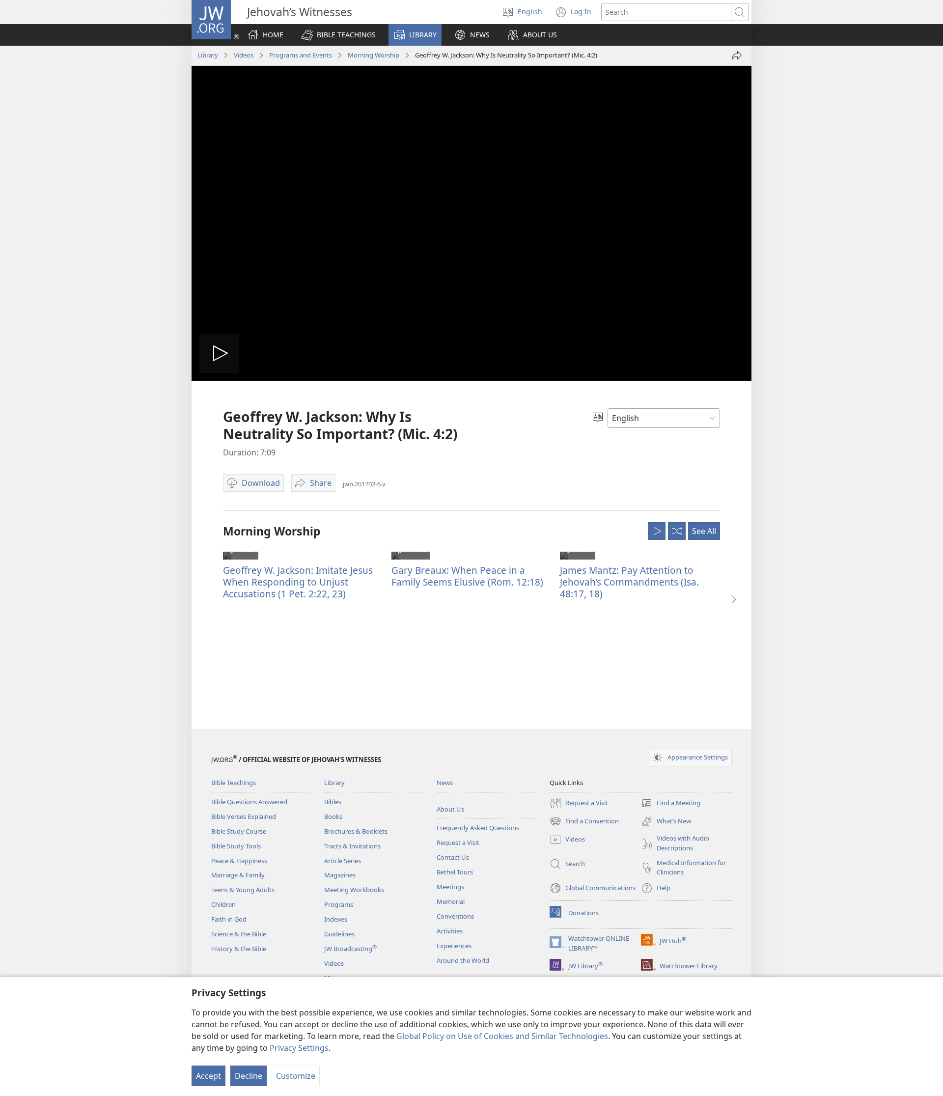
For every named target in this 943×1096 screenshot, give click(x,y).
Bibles (332, 801)
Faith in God (229, 919)
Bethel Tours (455, 872)
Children (223, 904)
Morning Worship (373, 55)
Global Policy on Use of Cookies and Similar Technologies (502, 1036)
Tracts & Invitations (352, 846)
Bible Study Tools (236, 846)
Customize (295, 1075)
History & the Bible (238, 948)
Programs (338, 904)
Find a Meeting (670, 803)
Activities (450, 931)
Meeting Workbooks (354, 889)
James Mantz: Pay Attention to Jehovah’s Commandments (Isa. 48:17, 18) (629, 581)
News (445, 782)
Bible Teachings (233, 782)
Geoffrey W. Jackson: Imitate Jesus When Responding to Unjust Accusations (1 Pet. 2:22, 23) (298, 581)
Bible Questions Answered (249, 801)
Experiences (454, 945)
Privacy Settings (299, 1047)
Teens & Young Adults (243, 889)
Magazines (340, 875)
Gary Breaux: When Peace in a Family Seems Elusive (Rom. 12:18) (467, 576)
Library (207, 55)
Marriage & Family (238, 875)
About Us (450, 809)
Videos (243, 55)
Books (333, 816)
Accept (208, 1075)
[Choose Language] (598, 418)
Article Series (342, 860)
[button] (338, 35)
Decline (248, 1075)
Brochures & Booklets (356, 831)
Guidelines (339, 933)
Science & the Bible (238, 933)
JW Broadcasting (350, 948)
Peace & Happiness (239, 860)
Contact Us (453, 857)
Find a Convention (584, 821)
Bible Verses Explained (243, 816)
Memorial (451, 901)
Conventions (455, 916)
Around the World (463, 960)
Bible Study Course (238, 831)
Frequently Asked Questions (478, 827)
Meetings (450, 886)
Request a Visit (458, 842)
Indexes (335, 919)
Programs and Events (300, 55)
